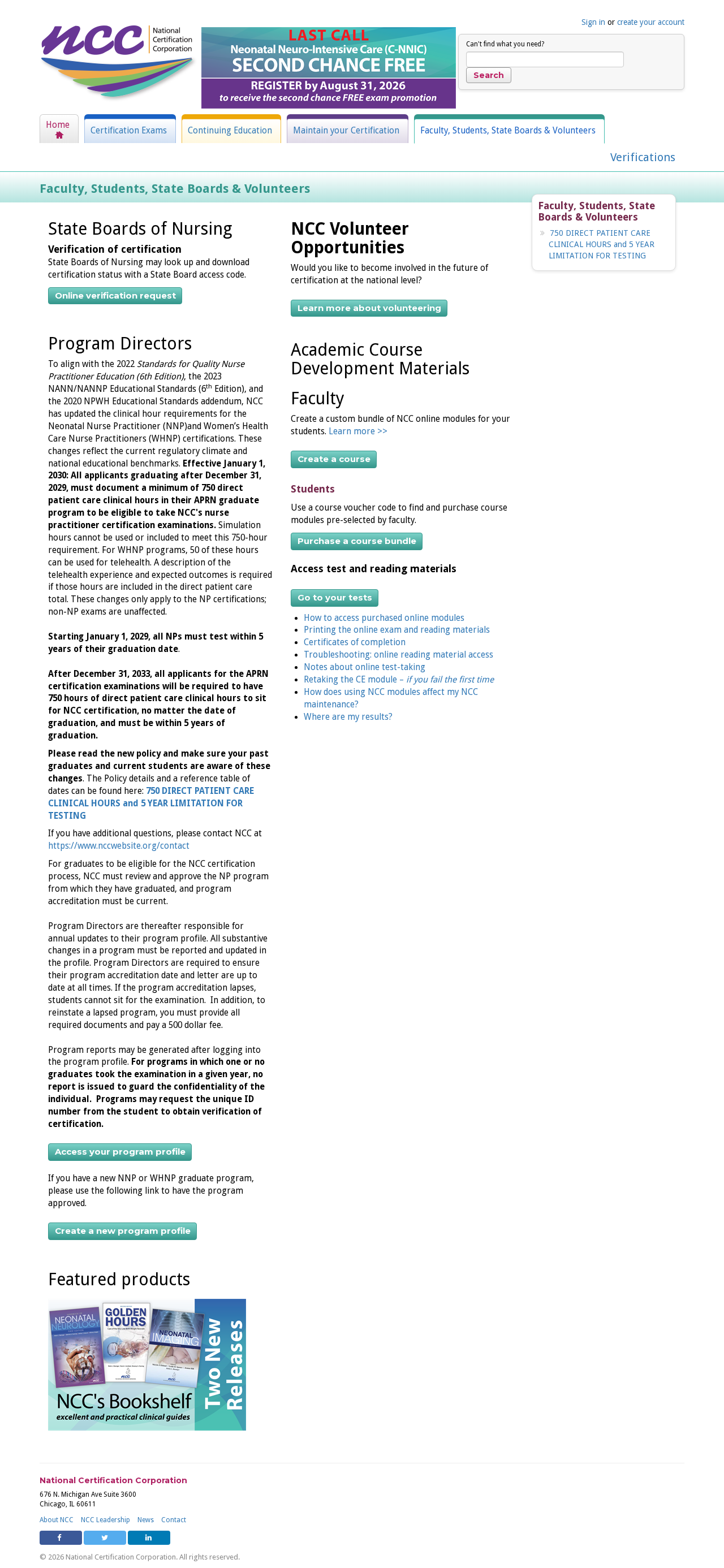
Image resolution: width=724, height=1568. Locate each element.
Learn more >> (359, 431)
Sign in (593, 22)
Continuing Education (230, 131)
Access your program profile (120, 1151)
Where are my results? (348, 717)
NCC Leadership (105, 1520)
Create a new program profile (123, 1230)
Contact (173, 1520)
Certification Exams (128, 131)
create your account (650, 22)
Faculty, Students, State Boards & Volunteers (508, 131)
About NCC (57, 1520)
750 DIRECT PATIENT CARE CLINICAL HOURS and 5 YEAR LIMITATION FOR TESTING (151, 803)
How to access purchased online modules (384, 618)
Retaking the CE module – (399, 680)
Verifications (642, 157)
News (145, 1520)
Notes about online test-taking (364, 667)
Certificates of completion (355, 642)
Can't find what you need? (505, 44)
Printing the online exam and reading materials (397, 630)
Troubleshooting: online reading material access (398, 655)
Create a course (334, 458)
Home (58, 125)
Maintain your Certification (346, 131)
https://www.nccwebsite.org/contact (118, 846)
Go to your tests (335, 597)
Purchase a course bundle (357, 540)
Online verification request (115, 295)
